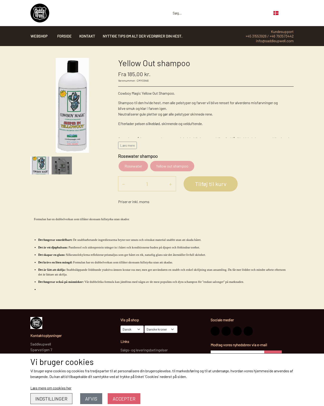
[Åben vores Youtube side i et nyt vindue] (248, 331)
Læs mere (127, 145)
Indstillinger (51, 398)
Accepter (124, 398)
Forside (64, 36)
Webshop (39, 36)
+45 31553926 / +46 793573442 (269, 36)
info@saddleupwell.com (275, 40)
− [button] (123, 183)
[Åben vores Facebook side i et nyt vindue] (226, 331)
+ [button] (170, 183)
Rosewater (133, 166)
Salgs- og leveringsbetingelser (144, 350)
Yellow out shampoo (172, 166)
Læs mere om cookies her (50, 388)
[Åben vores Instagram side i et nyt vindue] (215, 331)
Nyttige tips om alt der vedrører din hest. (142, 36)
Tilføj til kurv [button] (210, 183)
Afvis (91, 398)
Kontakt (87, 36)
